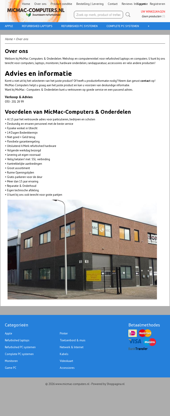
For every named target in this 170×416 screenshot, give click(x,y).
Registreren (157, 4)
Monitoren (11, 361)
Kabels (64, 354)
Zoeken (127, 14)
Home (26, 4)
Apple (9, 26)
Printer (64, 333)
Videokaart (66, 361)
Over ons (40, 4)
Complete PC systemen (122, 26)
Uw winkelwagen (153, 12)
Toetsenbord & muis (72, 340)
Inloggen (140, 4)
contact (145, 81)
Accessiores (67, 368)
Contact (113, 4)
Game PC (10, 368)
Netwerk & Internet (71, 347)
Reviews (127, 4)
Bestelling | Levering (90, 4)
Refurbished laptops (37, 26)
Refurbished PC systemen (79, 26)
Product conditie (61, 4)
